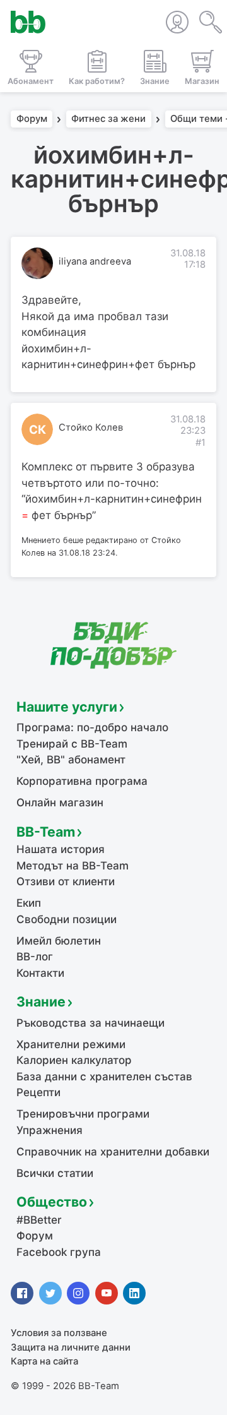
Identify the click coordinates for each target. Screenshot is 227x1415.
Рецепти (38, 1092)
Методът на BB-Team (72, 865)
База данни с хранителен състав (104, 1076)
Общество (51, 1201)
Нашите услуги (66, 706)
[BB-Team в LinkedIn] (134, 1293)
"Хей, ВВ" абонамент (70, 759)
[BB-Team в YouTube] (106, 1293)
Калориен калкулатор (74, 1060)
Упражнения (49, 1130)
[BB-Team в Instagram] (78, 1293)
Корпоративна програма (82, 781)
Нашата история (60, 849)
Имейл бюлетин (58, 940)
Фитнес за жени (108, 119)
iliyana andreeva (95, 261)
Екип (28, 903)
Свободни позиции (66, 919)
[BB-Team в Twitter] (50, 1293)
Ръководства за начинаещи (90, 1023)
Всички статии (54, 1173)
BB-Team (45, 831)
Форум (31, 119)
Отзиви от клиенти (65, 881)
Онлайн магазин (59, 802)
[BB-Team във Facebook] (22, 1293)
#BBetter (39, 1220)
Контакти (40, 973)
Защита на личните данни (71, 1347)
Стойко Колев (91, 427)
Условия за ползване (59, 1333)
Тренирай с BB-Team (71, 743)
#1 (200, 442)
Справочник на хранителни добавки (112, 1151)
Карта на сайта (44, 1361)
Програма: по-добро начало (92, 727)
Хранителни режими (70, 1044)
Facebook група (58, 1252)
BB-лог (34, 956)
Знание (41, 1001)
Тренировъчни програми (82, 1114)
